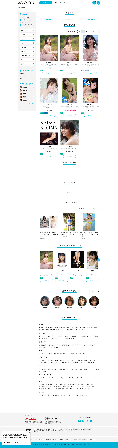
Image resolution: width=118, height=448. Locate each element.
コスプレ (44, 353)
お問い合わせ (85, 439)
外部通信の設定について (66, 439)
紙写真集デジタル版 (44, 345)
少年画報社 (42, 329)
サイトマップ (93, 439)
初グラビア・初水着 (55, 395)
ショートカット (73, 360)
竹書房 (48, 329)
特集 (21, 78)
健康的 (43, 362)
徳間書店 (52, 329)
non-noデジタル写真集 (92, 336)
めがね (71, 353)
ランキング (22, 76)
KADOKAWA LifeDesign (67, 327)
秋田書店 (41, 327)
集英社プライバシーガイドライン (36, 439)
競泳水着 (61, 353)
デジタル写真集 (26, 17)
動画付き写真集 (65, 345)
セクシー (94, 369)
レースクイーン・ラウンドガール (50, 386)
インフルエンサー (89, 386)
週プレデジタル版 (26, 20)
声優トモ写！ (42, 347)
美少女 (43, 369)
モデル (72, 384)
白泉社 (61, 329)
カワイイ (84, 369)
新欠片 (57, 329)
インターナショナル (78, 362)
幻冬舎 (80, 327)
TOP (19, 7)
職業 (22, 59)
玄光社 (76, 327)
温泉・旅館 (77, 378)
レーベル (23, 34)
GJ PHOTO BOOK (68, 336)
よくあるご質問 (77, 439)
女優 (63, 384)
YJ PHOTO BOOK (57, 336)
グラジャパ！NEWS (27, 24)
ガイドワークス (49, 327)
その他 (22, 64)
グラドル (44, 384)
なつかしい (72, 369)
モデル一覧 (30, 103)
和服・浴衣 (80, 353)
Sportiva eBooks (70, 338)
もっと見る (95, 291)
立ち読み (48, 73)
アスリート (75, 388)
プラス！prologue (55, 345)
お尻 (63, 360)
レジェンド (56, 388)
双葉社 (71, 329)
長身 (92, 360)
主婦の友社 (90, 327)
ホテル (68, 378)
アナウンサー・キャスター (72, 386)
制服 (52, 353)
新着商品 (22, 73)
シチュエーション (25, 55)
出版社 (22, 30)
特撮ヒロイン (44, 388)
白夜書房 (66, 329)
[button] (98, 260)
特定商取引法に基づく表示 (52, 439)
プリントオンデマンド (89, 345)
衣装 (22, 43)
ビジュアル (23, 47)
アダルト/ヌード (84, 388)
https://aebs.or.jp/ (37, 431)
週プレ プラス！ (26, 22)
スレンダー (45, 360)
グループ (59, 378)
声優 (80, 384)
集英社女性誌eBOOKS (45, 338)
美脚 (84, 360)
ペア (42, 378)
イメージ (23, 51)
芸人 (65, 388)
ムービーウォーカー (79, 329)
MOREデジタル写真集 (79, 336)
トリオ (50, 378)
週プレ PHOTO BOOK (45, 336)
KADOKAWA (57, 327)
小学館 (96, 327)
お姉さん (53, 369)
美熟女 (62, 369)
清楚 (42, 371)
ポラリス (49, 347)
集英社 (85, 327)
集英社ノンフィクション (58, 338)
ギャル (90, 362)
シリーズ (23, 39)
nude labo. (55, 347)
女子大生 (88, 384)
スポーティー (65, 362)
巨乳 (55, 360)
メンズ (68, 395)
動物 (76, 395)
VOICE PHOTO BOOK (76, 345)
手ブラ (43, 395)
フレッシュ (53, 362)
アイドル (54, 384)
